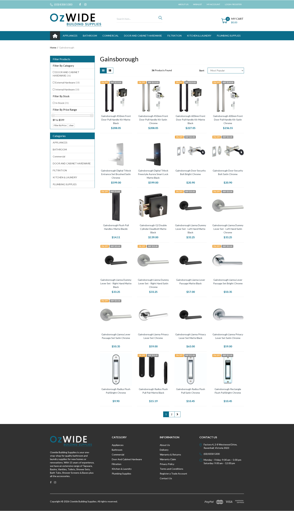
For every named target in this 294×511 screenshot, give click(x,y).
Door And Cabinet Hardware (127, 459)
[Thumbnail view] (103, 70)
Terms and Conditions (171, 468)
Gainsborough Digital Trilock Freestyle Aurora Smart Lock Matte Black (153, 174)
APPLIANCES (70, 35)
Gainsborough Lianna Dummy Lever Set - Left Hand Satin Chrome (227, 229)
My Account (213, 4)
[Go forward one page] (177, 414)
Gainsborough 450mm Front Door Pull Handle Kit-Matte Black (116, 120)
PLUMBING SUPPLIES (229, 35)
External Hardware (67, 82)
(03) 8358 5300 (63, 4)
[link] (80, 4)
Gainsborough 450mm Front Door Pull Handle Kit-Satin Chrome (153, 120)
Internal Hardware (67, 89)
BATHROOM (90, 35)
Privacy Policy (167, 464)
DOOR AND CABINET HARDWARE (143, 35)
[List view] (110, 70)
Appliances (118, 445)
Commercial (110, 35)
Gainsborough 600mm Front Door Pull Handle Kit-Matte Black (190, 120)
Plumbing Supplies (121, 473)
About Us (183, 4)
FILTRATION (174, 35)
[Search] (160, 18)
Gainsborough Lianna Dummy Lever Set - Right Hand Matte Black (116, 283)
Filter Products (61, 59)
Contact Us (166, 478)
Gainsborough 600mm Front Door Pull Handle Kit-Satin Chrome (228, 120)
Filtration (116, 464)
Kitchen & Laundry (122, 468)
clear (71, 125)
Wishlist (197, 4)
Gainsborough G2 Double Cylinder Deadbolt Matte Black (153, 229)
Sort (201, 70)
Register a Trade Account (173, 473)
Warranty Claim (168, 459)
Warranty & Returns (170, 454)
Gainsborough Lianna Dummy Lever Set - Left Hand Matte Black (190, 229)
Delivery (164, 449)
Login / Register (233, 4)
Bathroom (117, 449)
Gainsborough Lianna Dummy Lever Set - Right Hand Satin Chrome (153, 283)
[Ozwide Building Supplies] (76, 19)
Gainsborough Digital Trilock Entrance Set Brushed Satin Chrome (116, 174)
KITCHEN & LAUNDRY (199, 35)
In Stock (62, 102)
